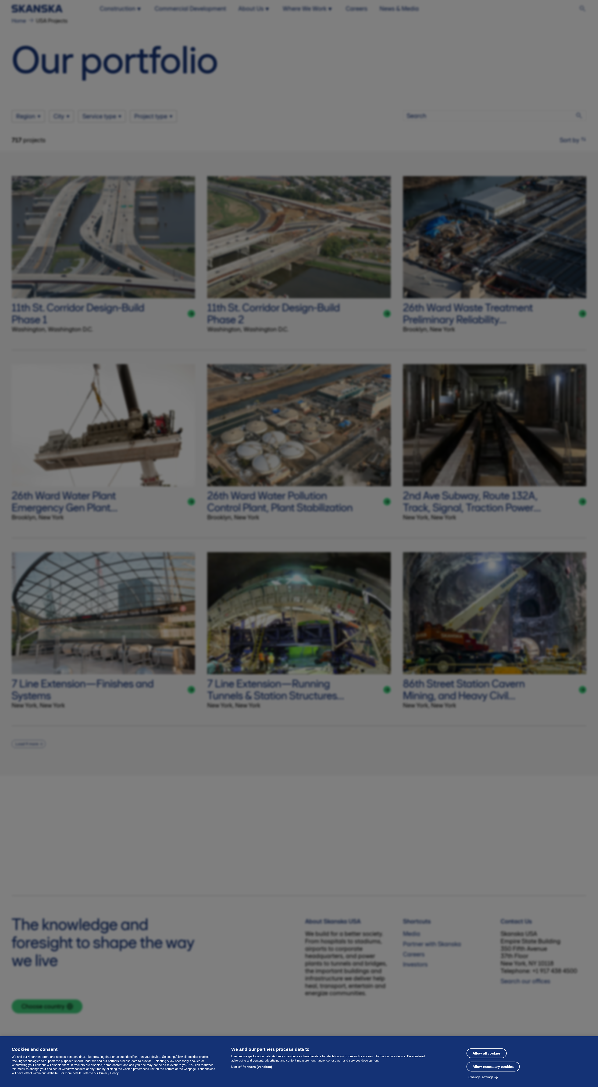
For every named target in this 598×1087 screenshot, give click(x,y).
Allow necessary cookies (493, 1066)
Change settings (481, 1077)
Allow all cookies (487, 1053)
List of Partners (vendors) (251, 1067)
